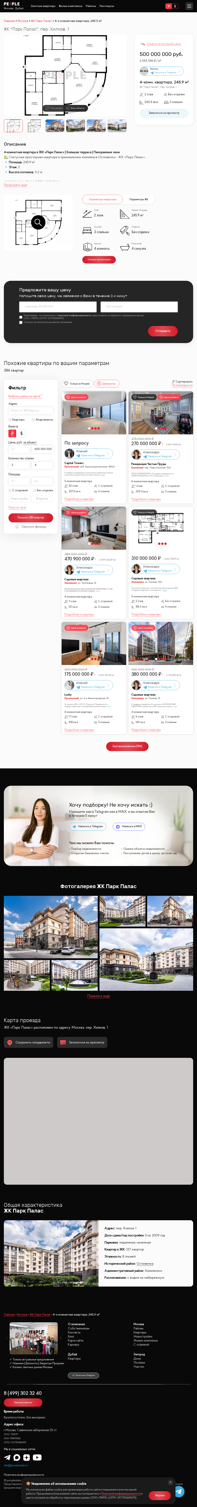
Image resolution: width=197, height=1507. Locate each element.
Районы (91, 6)
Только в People (80, 383)
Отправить (162, 331)
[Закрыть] (170, 1482)
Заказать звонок (23, 1402)
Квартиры (140, 1332)
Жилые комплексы (70, 6)
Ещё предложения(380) (127, 746)
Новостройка (19, 498)
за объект (30, 442)
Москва (8, 8)
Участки (139, 1366)
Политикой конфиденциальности (120, 1493)
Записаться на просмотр (164, 113)
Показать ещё (98, 996)
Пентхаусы (106, 6)
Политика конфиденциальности (24, 1475)
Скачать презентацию (99, 260)
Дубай (19, 8)
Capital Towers (73, 463)
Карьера (73, 1344)
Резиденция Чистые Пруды (148, 464)
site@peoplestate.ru (16, 1465)
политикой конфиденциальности (74, 315)
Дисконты (109, 383)
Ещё (103, 475)
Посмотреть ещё (15, 185)
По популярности (182, 385)
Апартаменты (44, 419)
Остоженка (145, 1264)
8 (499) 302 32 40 (23, 1393)
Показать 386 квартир (31, 517)
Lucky (68, 694)
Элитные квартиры (43, 6)
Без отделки (45, 490)
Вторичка (42, 498)
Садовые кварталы (76, 579)
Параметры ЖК (138, 199)
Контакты (74, 1332)
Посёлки (139, 1362)
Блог (71, 1336)
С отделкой (20, 490)
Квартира (18, 419)
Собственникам (78, 1328)
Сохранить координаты (33, 1042)
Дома (137, 1358)
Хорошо (160, 1495)
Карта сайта (75, 1340)
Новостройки (143, 1336)
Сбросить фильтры (34, 526)
